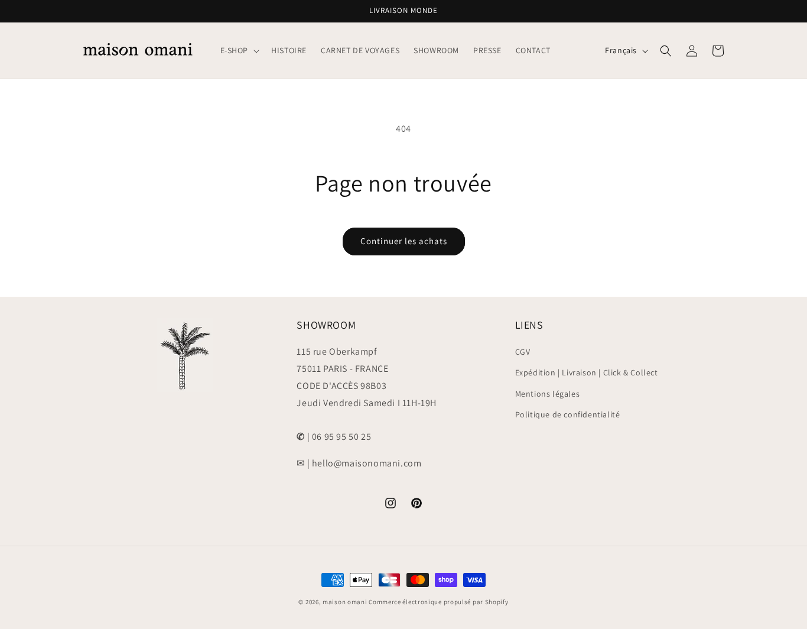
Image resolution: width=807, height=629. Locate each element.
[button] (239, 50)
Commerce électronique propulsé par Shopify (438, 602)
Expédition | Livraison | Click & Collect (586, 372)
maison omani (345, 602)
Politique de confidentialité (567, 414)
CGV (523, 351)
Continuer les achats (403, 241)
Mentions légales (547, 393)
